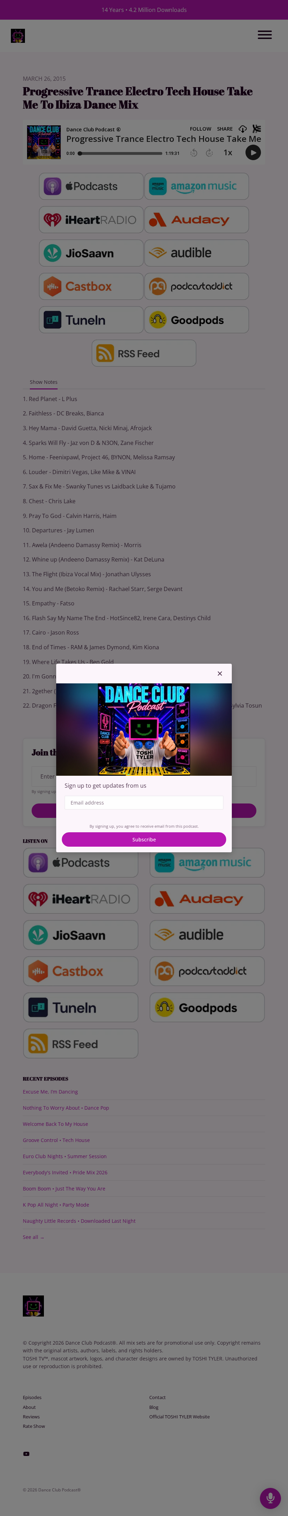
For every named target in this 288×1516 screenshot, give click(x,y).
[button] (219, 673)
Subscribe (144, 839)
